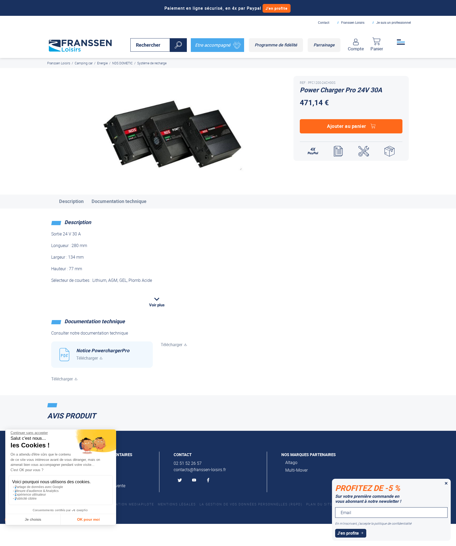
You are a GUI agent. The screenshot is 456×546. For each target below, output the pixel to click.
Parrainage (324, 45)
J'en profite (276, 8)
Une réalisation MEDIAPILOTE (123, 504)
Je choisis (33, 519)
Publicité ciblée (26, 498)
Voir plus (157, 304)
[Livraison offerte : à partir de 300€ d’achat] (389, 151)
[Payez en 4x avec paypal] (313, 151)
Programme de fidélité (276, 45)
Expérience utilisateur (30, 494)
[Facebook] (209, 480)
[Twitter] (181, 480)
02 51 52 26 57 (188, 463)
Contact (323, 22)
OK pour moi (88, 519)
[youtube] (195, 480)
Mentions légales (177, 504)
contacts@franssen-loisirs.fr (200, 469)
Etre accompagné (212, 45)
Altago (291, 462)
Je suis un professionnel (393, 22)
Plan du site (319, 504)
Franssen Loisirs (352, 22)
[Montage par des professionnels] (363, 151)
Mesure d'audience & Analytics (37, 491)
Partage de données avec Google (39, 487)
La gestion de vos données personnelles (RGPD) (251, 504)
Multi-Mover (296, 470)
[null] (80, 44)
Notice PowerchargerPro (102, 354)
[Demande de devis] (338, 151)
